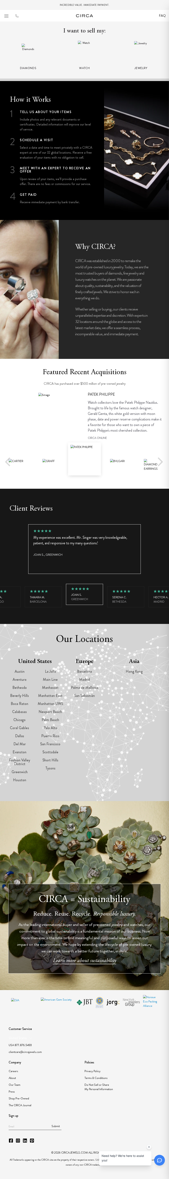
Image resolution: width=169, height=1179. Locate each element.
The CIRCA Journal (20, 1105)
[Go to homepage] (84, 15)
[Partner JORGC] (113, 1002)
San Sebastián (84, 695)
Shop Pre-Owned (19, 1098)
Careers (13, 1071)
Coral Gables (19, 728)
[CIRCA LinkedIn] (25, 1140)
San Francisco (50, 744)
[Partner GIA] (24, 1002)
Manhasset (50, 687)
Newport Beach (50, 711)
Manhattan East (50, 695)
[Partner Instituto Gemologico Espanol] (99, 1002)
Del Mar (19, 744)
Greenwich (20, 772)
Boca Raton (19, 703)
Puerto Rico (50, 736)
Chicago (19, 720)
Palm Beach (50, 720)
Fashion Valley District (19, 762)
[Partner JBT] (84, 1002)
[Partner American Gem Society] (57, 1002)
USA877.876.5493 (20, 1045)
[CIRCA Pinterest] (32, 1140)
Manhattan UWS (50, 703)
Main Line (50, 679)
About (12, 1078)
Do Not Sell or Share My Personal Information (98, 1087)
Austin (20, 671)
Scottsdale (50, 752)
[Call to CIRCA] (17, 16)
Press (12, 1091)
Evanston (19, 752)
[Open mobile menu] (6, 16)
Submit (56, 1126)
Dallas (19, 736)
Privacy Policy (92, 1071)
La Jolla (50, 671)
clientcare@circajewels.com (25, 1052)
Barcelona (84, 671)
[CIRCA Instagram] (18, 1140)
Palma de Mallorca (84, 687)
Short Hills (50, 760)
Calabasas (19, 711)
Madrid (84, 679)
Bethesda (19, 687)
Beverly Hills (19, 695)
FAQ (162, 15)
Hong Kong (134, 671)
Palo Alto (50, 728)
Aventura (19, 679)
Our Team (14, 1085)
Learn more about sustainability (84, 961)
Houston (19, 780)
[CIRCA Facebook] (11, 1140)
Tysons (50, 768)
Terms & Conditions (95, 1078)
